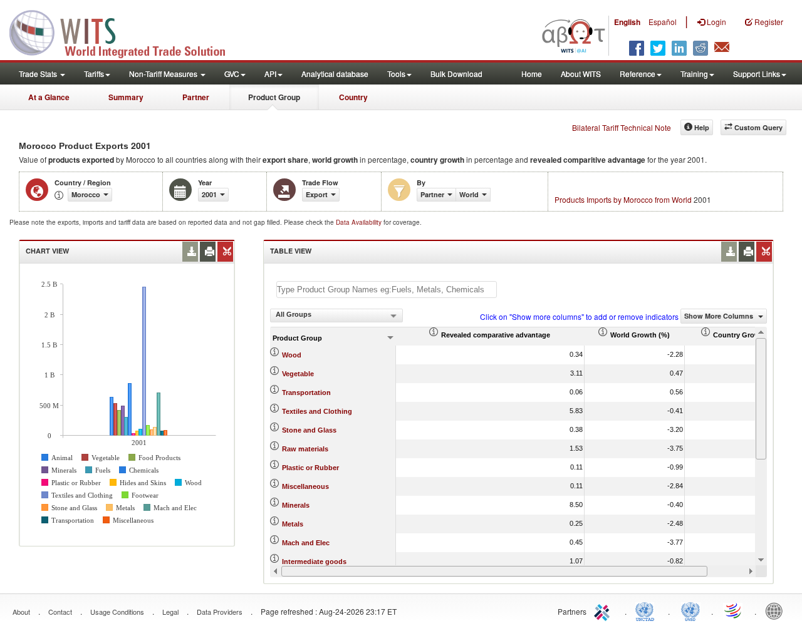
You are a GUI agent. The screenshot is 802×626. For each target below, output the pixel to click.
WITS (125, 31)
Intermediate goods (314, 561)
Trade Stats (39, 73)
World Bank (776, 610)
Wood (291, 355)
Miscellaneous (305, 486)
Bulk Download (456, 73)
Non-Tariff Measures (164, 73)
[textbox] (386, 289)
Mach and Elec (306, 542)
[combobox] (336, 315)
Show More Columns (719, 316)
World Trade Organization (733, 610)
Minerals (296, 505)
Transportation (306, 392)
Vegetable (298, 373)
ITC (604, 610)
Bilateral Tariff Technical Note (621, 127)
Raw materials (305, 449)
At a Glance (49, 97)
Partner (195, 97)
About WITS (581, 73)
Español (662, 21)
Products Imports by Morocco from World (623, 199)
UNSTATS (690, 610)
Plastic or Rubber (310, 467)
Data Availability (359, 222)
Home (531, 73)
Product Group (274, 97)
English (627, 22)
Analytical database (334, 73)
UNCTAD (647, 610)
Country (353, 97)
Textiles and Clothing (317, 411)
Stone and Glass (309, 430)
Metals (292, 524)
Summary (125, 97)
